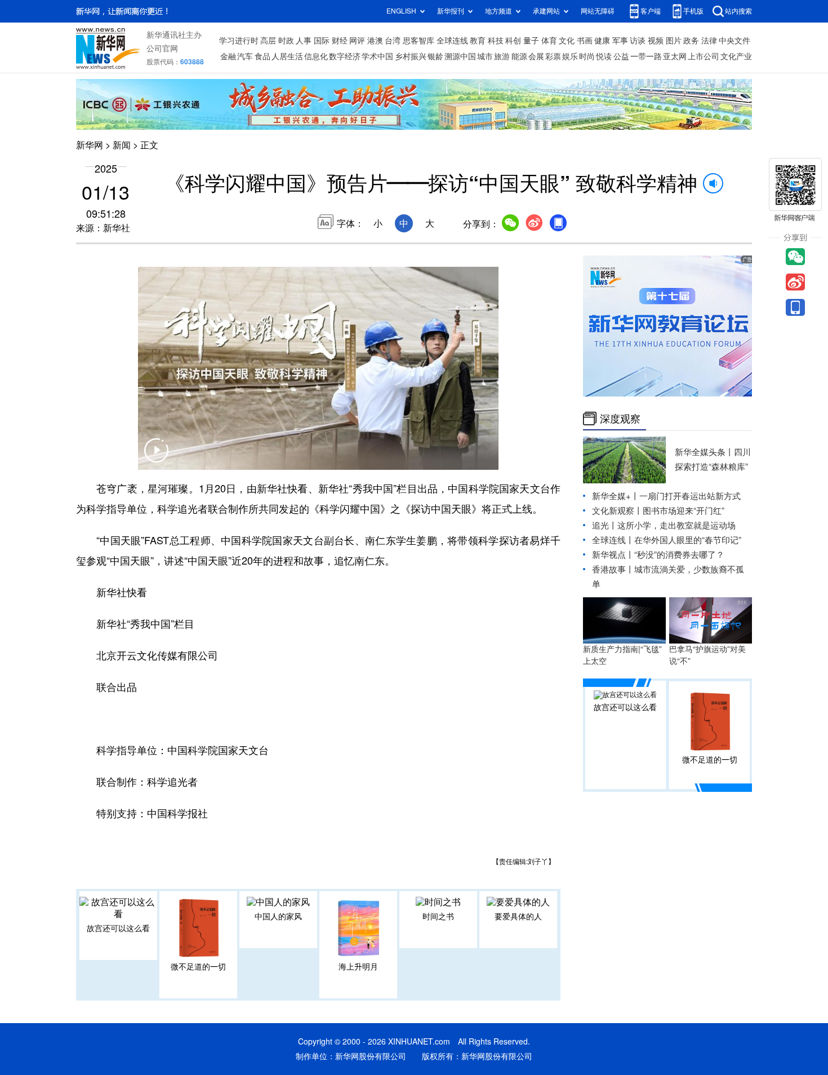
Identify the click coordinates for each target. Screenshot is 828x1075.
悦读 (604, 56)
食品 (262, 56)
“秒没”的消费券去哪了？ (679, 554)
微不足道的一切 (198, 967)
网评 (357, 41)
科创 (513, 41)
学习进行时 (239, 41)
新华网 (89, 144)
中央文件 (734, 41)
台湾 (392, 41)
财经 (340, 41)
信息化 (316, 56)
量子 (531, 41)
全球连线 (452, 41)
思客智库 (418, 41)
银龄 (435, 56)
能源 (519, 56)
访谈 (638, 41)
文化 (567, 41)
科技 (496, 41)
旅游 (502, 56)
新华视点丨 (613, 554)
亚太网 (675, 56)
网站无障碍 (598, 11)
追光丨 (604, 525)
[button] (156, 457)
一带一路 (646, 56)
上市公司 (703, 56)
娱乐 (570, 56)
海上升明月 (358, 967)
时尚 (587, 56)
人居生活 (287, 56)
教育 (478, 41)
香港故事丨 (613, 569)
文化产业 (736, 56)
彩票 (553, 56)
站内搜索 (738, 11)
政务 (691, 41)
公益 (621, 56)
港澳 (375, 41)
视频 (656, 41)
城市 (485, 56)
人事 (303, 41)
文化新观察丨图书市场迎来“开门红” (658, 510)
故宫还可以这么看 (118, 928)
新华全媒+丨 (615, 496)
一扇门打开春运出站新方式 (690, 496)
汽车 (245, 56)
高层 (268, 41)
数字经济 (344, 56)
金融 (228, 56)
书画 (585, 41)
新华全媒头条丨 (704, 452)
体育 (549, 41)
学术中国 (377, 56)
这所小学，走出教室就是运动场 (676, 525)
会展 (536, 56)
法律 (709, 41)
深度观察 (620, 418)
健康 (602, 41)
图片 (674, 41)
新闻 (122, 144)
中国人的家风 (278, 916)
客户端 (650, 11)
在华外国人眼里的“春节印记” (687, 540)
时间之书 (438, 916)
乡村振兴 (410, 56)
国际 (322, 41)
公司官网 (162, 48)
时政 (286, 41)
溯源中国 (460, 56)
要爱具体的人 (518, 916)
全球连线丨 (613, 540)
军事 (620, 41)
